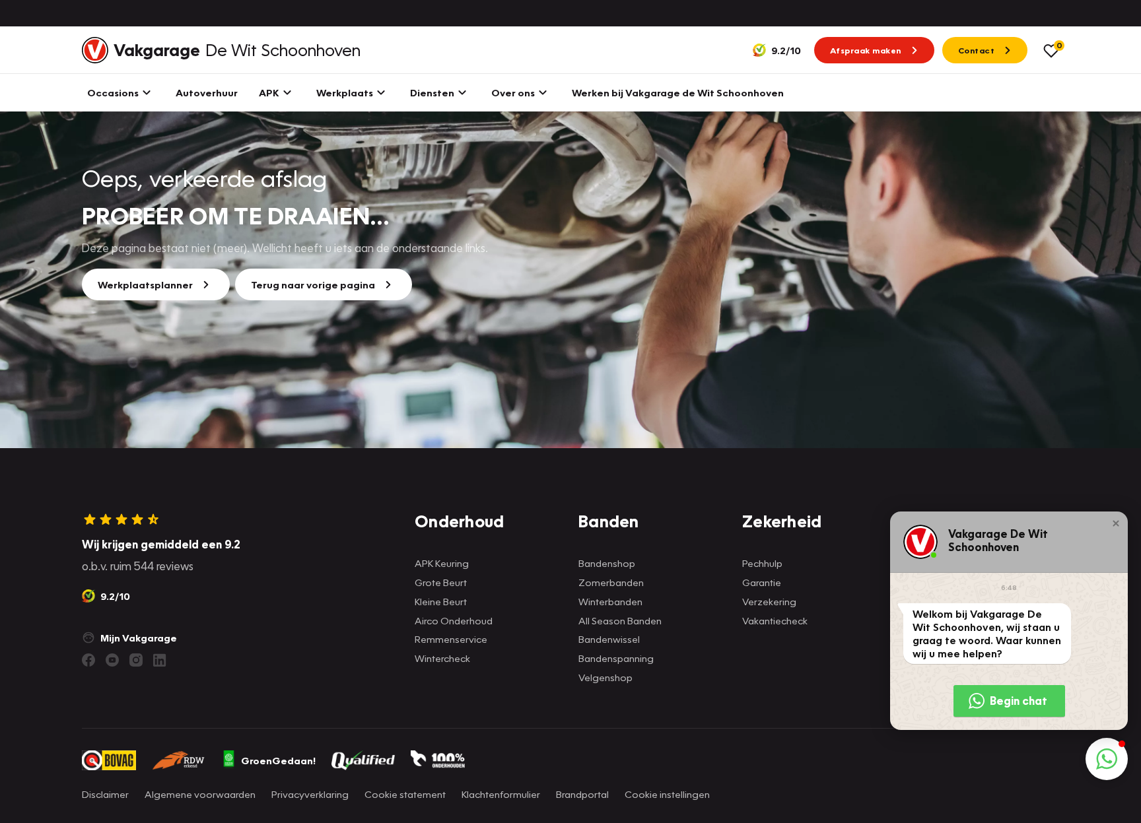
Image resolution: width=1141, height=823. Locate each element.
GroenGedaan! (278, 760)
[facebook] (88, 660)
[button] (1116, 523)
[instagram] (136, 660)
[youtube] (112, 660)
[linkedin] (159, 660)
